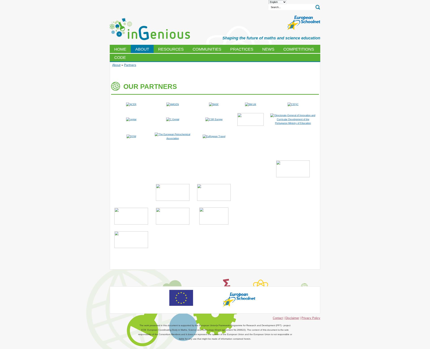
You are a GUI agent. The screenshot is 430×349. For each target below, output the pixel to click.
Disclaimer (292, 318)
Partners (130, 65)
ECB (150, 29)
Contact (278, 318)
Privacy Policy (310, 318)
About (116, 65)
